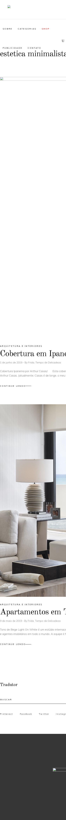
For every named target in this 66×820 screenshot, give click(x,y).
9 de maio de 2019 (11, 620)
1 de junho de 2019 (11, 362)
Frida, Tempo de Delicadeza (44, 362)
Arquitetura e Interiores (21, 346)
